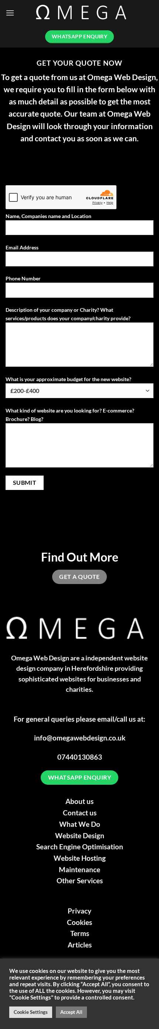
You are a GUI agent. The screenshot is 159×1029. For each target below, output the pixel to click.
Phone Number (23, 278)
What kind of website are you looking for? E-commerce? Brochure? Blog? (70, 414)
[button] (10, 13)
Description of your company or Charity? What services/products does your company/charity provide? (68, 314)
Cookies (79, 922)
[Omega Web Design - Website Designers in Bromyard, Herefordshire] (84, 13)
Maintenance (79, 869)
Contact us (80, 812)
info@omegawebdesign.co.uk (79, 737)
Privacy (79, 911)
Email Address (22, 247)
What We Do (79, 824)
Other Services (80, 880)
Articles (80, 944)
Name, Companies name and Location (48, 216)
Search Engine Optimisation (79, 846)
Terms (79, 933)
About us (79, 801)
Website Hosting (80, 858)
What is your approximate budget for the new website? (68, 379)
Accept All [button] (71, 1012)
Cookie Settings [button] (31, 1012)
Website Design (79, 835)
